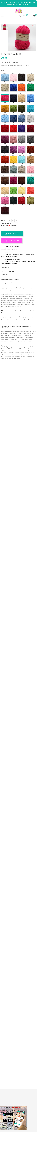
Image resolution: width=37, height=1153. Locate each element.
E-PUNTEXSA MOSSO (18, 714)
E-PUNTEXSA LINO (18, 759)
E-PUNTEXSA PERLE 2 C (18, 670)
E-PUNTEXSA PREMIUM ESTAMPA (19, 803)
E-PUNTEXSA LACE (18, 935)
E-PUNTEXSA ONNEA (18, 450)
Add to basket (13, 234)
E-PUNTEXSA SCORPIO (18, 626)
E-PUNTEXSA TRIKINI (18, 538)
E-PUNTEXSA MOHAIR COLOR (18, 494)
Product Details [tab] (8, 271)
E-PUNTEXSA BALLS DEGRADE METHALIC (18, 896)
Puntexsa (18, 891)
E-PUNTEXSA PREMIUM (18, 847)
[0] (34, 16)
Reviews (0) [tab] (6, 274)
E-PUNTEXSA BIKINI (18, 582)
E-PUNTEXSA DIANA (18, 1023)
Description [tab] (6, 268)
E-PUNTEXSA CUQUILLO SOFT (18, 979)
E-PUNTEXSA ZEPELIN (18, 1067)
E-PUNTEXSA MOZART (18, 406)
